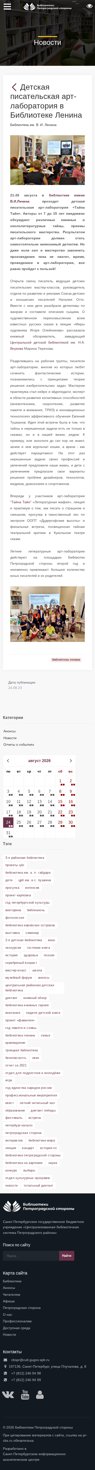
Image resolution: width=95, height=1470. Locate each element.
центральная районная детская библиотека (29, 987)
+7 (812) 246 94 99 (25, 1380)
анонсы (43, 977)
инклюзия (12, 1013)
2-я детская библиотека (23, 940)
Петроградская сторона (22, 1308)
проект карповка (18, 895)
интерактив (14, 1140)
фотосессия (14, 917)
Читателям (11, 1294)
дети (9, 880)
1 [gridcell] (60, 781)
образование (15, 1110)
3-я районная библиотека (24, 858)
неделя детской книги (43, 1013)
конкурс (11, 1170)
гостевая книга (38, 947)
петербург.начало (18, 1125)
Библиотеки (12, 1281)
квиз (35, 1058)
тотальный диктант (38, 1185)
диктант (11, 998)
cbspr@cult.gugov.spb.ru (29, 1360)
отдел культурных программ (27, 1178)
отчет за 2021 (16, 1065)
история (11, 955)
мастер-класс (16, 970)
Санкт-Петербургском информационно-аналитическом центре (34, 1456)
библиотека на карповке (24, 1163)
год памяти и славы (20, 1028)
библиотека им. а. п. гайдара (27, 872)
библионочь (36, 910)
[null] (15, 87)
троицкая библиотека (21, 1050)
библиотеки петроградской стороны (33, 1155)
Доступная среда (16, 1328)
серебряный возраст (21, 963)
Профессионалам (17, 1321)
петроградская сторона (23, 1133)
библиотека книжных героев (27, 1005)
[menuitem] (47, 1281)
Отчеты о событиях (18, 744)
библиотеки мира (41, 1140)
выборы (29, 1170)
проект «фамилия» (20, 1020)
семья (45, 1035)
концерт (28, 1148)
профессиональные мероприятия (31, 1095)
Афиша (9, 1301)
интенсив (32, 888)
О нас (7, 1314)
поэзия (49, 955)
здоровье (31, 955)
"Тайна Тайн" (20, 502)
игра (8, 1080)
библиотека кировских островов (30, 925)
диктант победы (43, 1110)
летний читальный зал (37, 1103)
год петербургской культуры (27, 902)
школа (37, 970)
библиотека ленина (20, 1035)
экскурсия (13, 947)
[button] (88, 8)
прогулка (12, 888)
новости (11, 1185)
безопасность (16, 1058)
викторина (13, 910)
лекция (10, 1148)
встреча (34, 1118)
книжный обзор (35, 998)
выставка (12, 933)
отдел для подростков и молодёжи (32, 1073)
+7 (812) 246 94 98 (25, 1373)
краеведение (15, 1042)
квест (9, 1103)
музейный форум (18, 977)
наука (52, 1163)
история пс (48, 1148)
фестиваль (14, 1118)
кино (51, 940)
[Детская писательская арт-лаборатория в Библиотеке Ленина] (47, 160)
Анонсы (9, 731)
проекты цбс (14, 865)
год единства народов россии (28, 1088)
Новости (10, 738)
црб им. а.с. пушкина (35, 880)
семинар (32, 933)
